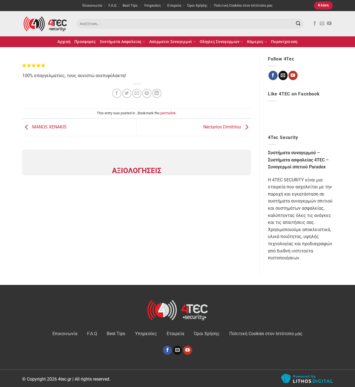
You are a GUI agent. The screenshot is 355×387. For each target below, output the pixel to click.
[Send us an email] (322, 23)
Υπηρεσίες (152, 5)
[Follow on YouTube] (329, 23)
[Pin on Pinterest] (146, 93)
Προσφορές (85, 41)
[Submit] (298, 24)
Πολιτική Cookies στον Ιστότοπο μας (243, 5)
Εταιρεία (174, 5)
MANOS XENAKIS (49, 127)
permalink (168, 113)
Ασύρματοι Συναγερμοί (170, 41)
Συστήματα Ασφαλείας (120, 41)
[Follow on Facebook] (315, 23)
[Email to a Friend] (136, 93)
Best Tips (130, 5)
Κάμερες (255, 41)
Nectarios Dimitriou (222, 127)
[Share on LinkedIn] (156, 93)
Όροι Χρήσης (197, 5)
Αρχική (63, 41)
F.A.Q (112, 5)
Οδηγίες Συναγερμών (219, 41)
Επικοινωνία (92, 5)
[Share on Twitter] (126, 93)
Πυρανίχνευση (284, 41)
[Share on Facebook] (116, 93)
